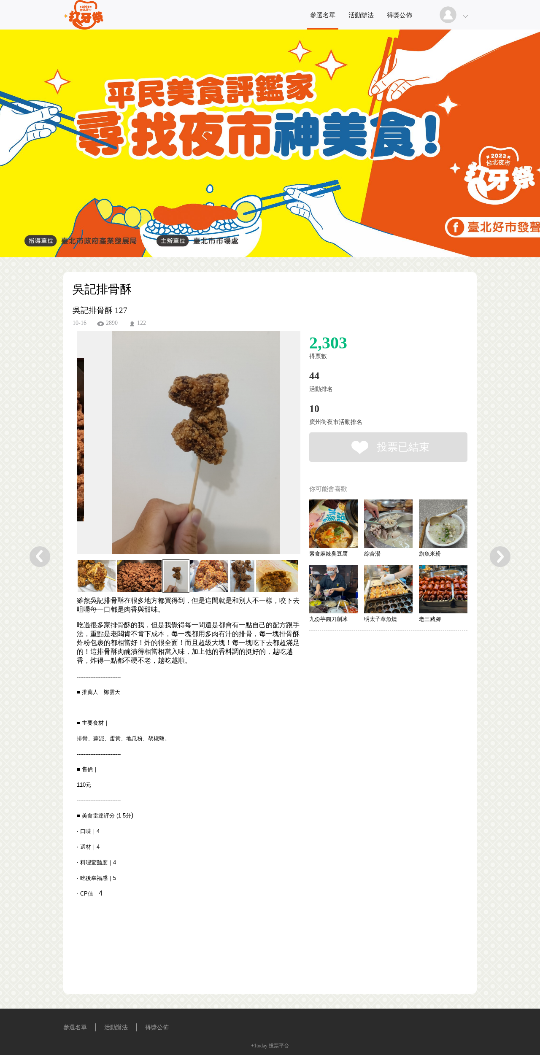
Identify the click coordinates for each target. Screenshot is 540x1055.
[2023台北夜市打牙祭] (85, 27)
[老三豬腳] (443, 589)
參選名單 (322, 15)
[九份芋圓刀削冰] (333, 589)
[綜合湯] (388, 523)
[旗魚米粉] (443, 523)
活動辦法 (361, 15)
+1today (259, 1046)
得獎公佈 (399, 15)
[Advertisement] (175, 957)
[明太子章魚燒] (388, 589)
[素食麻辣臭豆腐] (333, 523)
